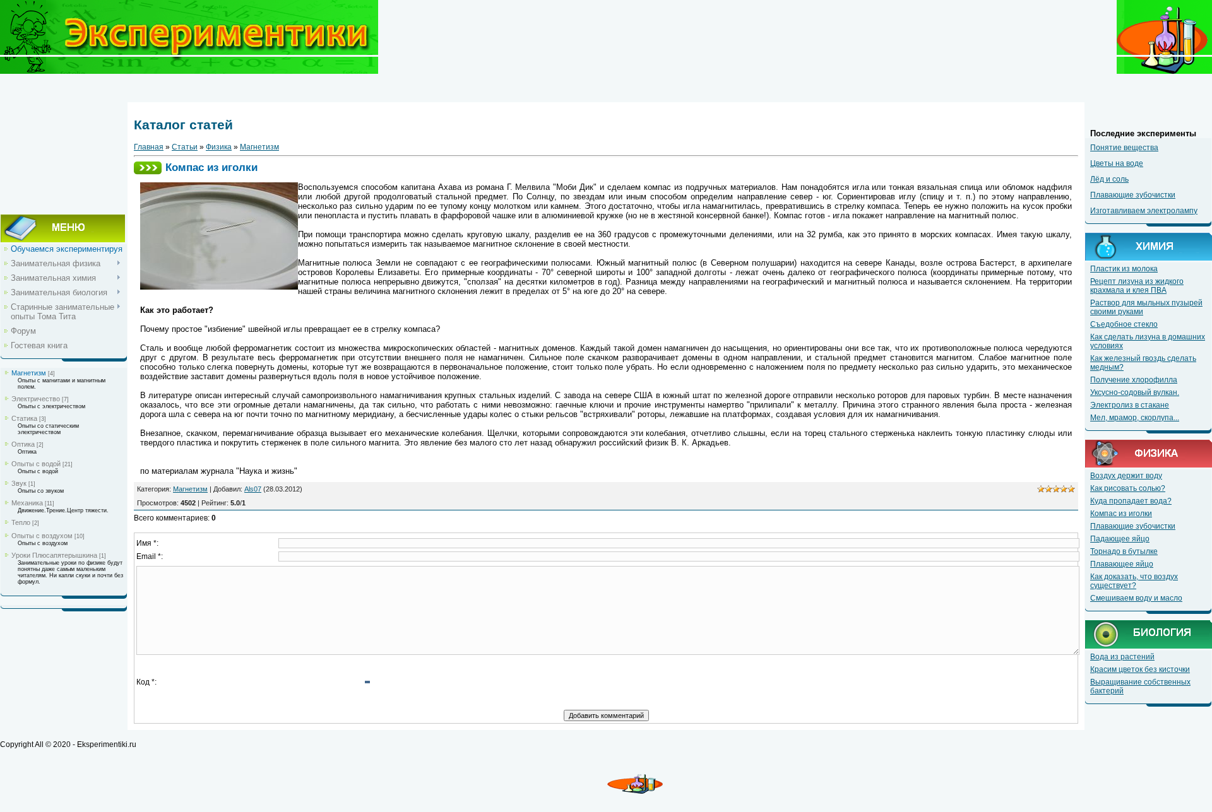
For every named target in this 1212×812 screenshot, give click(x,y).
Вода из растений (1122, 656)
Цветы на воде (1116, 163)
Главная (148, 147)
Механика (27, 503)
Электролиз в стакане (1129, 405)
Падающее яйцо (1120, 538)
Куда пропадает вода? (1131, 501)
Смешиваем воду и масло (1136, 598)
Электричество (35, 399)
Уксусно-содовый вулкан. (1134, 392)
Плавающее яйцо (1121, 564)
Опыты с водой (36, 464)
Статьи (185, 147)
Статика (24, 418)
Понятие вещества (1124, 147)
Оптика (23, 444)
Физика (219, 147)
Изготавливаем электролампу (1143, 210)
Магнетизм (28, 373)
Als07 (252, 489)
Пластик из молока (1124, 268)
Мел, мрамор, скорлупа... (1134, 417)
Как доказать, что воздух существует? (1134, 581)
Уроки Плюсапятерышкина (54, 555)
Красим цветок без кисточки (1140, 669)
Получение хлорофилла (1133, 379)
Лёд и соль (1109, 179)
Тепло (20, 522)
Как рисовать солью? (1127, 488)
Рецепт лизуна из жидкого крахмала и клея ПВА (1137, 286)
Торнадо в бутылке (1124, 551)
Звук (19, 483)
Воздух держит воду (1126, 475)
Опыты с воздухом (42, 535)
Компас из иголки (1121, 513)
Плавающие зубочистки (1132, 195)
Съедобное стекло (1124, 324)
